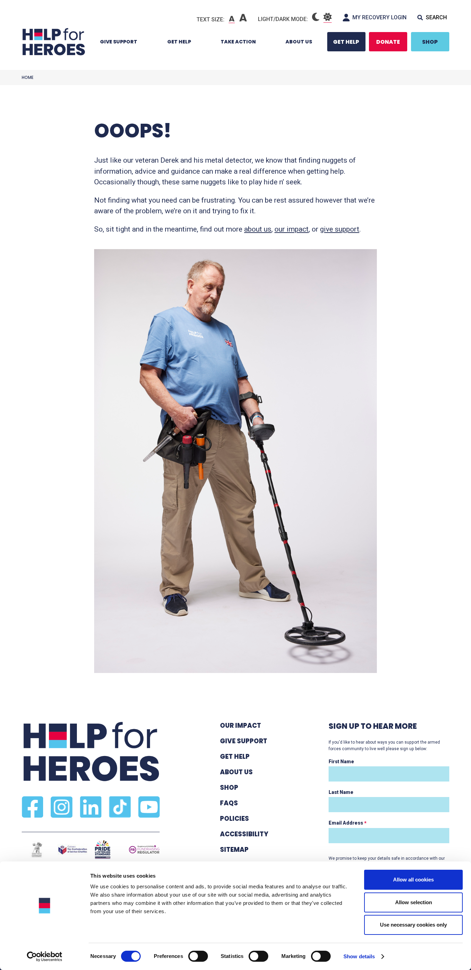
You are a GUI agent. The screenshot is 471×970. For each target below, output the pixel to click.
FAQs (229, 803)
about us (257, 229)
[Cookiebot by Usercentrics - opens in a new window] (44, 956)
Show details (359, 956)
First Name (341, 761)
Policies (234, 818)
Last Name (341, 792)
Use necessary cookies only (413, 925)
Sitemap (234, 849)
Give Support (118, 41)
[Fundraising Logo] (144, 849)
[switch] (194, 957)
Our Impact (240, 725)
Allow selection (413, 902)
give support (339, 229)
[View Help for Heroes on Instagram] (61, 807)
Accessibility (244, 834)
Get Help (179, 41)
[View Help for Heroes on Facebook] (32, 807)
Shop (430, 42)
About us (236, 772)
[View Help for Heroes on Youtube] (149, 807)
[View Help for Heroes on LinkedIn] (90, 807)
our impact (291, 229)
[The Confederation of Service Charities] (73, 849)
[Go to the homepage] (53, 42)
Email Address (348, 823)
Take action (238, 41)
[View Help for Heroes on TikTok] (119, 807)
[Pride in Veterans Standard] (102, 849)
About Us (298, 41)
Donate (388, 42)
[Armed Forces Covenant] (37, 849)
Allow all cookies (413, 879)
